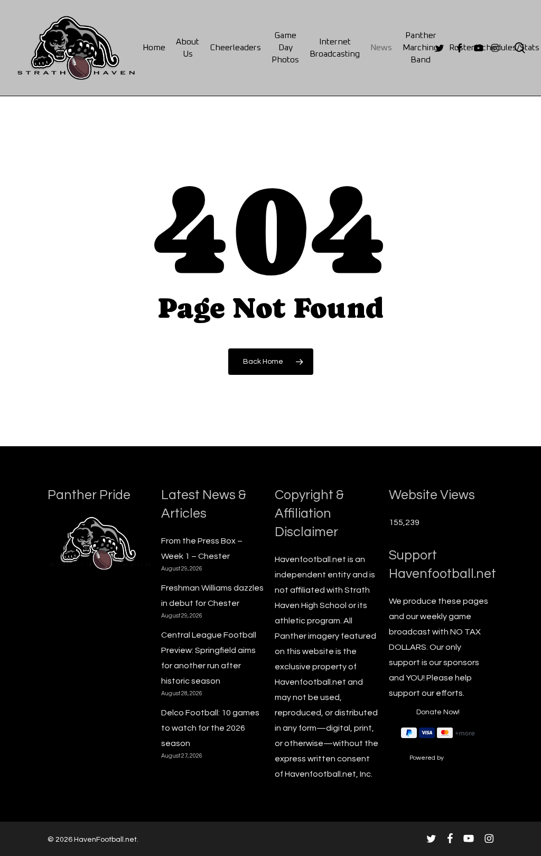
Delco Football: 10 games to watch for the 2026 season (210, 728)
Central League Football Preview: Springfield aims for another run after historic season (208, 658)
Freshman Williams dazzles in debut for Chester (212, 596)
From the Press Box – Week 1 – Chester (201, 548)
